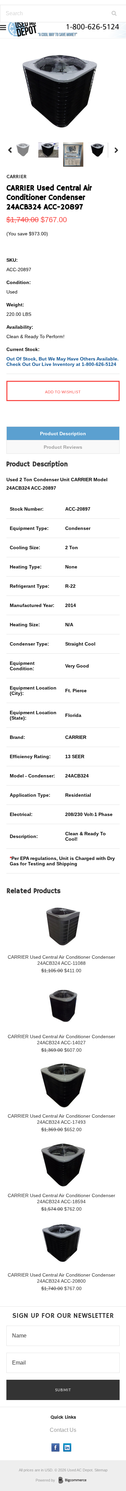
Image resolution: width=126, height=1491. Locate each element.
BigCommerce (74, 1480)
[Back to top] (107, 1458)
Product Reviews (63, 447)
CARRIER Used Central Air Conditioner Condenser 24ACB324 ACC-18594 (61, 1198)
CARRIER (16, 176)
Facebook (55, 1447)
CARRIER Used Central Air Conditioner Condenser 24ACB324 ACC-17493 (61, 1119)
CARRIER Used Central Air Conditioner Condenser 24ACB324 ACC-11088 (61, 960)
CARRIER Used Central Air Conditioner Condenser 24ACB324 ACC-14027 (61, 1039)
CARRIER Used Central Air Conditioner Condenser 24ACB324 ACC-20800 (61, 1278)
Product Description (63, 433)
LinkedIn (67, 1447)
